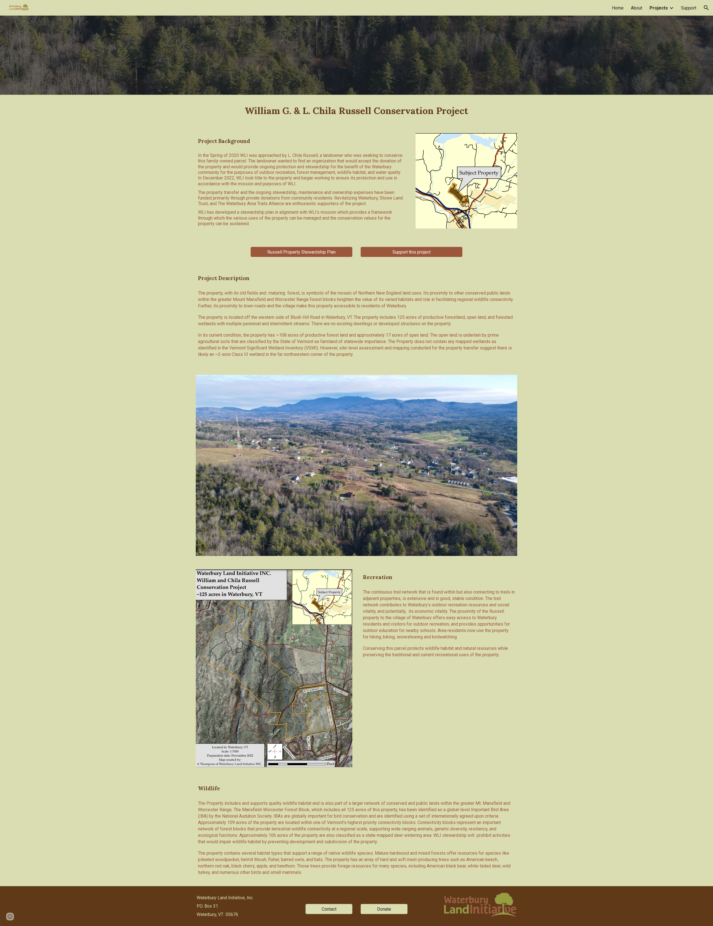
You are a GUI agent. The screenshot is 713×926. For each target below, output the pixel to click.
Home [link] (618, 8)
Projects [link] (658, 8)
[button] (706, 7)
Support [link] (688, 8)
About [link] (636, 8)
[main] (356, 110)
